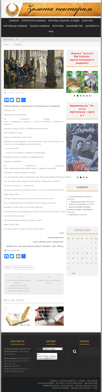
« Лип (73, 273)
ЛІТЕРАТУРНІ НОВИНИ (33, 20)
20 (82, 258)
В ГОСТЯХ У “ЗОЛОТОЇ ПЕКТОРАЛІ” (69, 383)
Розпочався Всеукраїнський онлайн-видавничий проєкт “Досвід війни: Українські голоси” (49, 310)
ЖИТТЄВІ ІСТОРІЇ (91, 383)
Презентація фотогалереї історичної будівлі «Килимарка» (79, 208)
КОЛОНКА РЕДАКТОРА (68, 381)
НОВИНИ (14, 20)
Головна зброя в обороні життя (49, 281)
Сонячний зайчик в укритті (80, 196)
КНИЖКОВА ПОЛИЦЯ (51, 386)
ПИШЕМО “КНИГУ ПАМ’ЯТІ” (81, 388)
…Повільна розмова (77, 201)
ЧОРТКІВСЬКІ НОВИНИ (15, 25)
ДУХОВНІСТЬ (92, 25)
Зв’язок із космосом (31, 40)
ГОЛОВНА (54, 381)
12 (78, 253)
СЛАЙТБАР (19, 93)
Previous (68, 81)
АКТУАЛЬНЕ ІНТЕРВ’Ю (46, 383)
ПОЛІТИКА (57, 25)
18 (73, 258)
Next (96, 81)
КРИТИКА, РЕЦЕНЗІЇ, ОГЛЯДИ (63, 20)
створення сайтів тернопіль (82, 359)
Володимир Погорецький (17, 90)
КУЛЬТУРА (87, 20)
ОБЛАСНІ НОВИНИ (40, 25)
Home (6, 44)
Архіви (39, 349)
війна (8, 267)
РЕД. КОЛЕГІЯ (92, 381)
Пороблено (73, 214)
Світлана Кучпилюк (23, 267)
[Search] (51, 35)
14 (87, 253)
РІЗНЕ (95, 388)
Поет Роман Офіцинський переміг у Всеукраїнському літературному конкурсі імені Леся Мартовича (19, 285)
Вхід (51, 31)
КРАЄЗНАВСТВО (74, 25)
